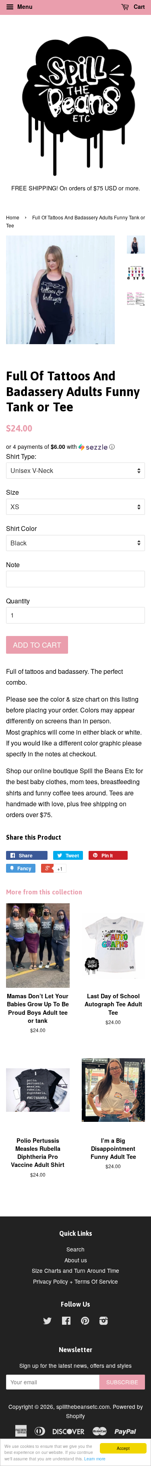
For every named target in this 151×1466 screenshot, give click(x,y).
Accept (123, 1448)
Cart (138, 6)
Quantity (18, 600)
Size (12, 492)
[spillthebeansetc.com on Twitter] (47, 1322)
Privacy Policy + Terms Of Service (75, 1281)
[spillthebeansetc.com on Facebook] (66, 1322)
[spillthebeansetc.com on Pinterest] (85, 1322)
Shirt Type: (21, 456)
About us (75, 1260)
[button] (75, 446)
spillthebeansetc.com (83, 1406)
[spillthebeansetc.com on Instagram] (103, 1322)
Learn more (94, 1459)
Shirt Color (21, 528)
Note (13, 564)
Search (75, 1249)
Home (12, 217)
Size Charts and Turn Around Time (75, 1270)
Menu (24, 6)
